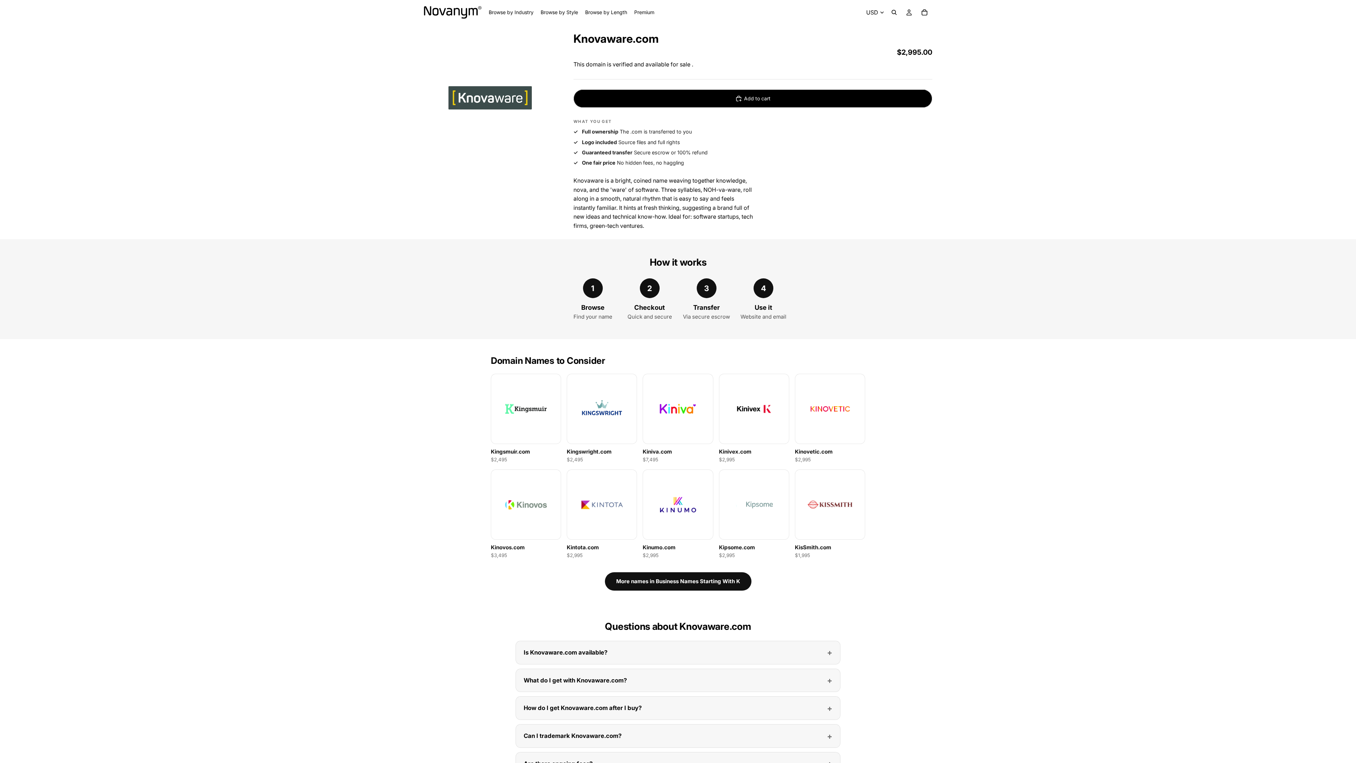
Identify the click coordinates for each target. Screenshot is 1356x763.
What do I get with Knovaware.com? (575, 680)
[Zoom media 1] (490, 97)
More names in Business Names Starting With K (678, 581)
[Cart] (924, 12)
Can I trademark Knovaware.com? (573, 735)
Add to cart (757, 98)
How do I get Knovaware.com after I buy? (583, 707)
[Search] (894, 12)
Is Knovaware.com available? (565, 652)
